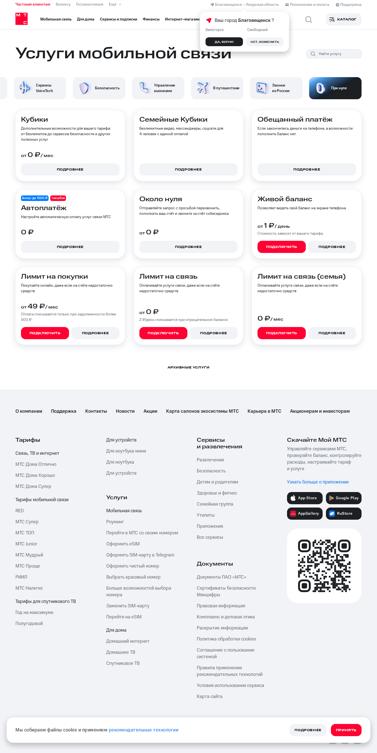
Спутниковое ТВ (123, 663)
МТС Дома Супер (33, 486)
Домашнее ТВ (120, 652)
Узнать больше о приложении (318, 482)
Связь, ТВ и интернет (37, 453)
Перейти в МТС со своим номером (142, 533)
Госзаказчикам (89, 4)
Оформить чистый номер (132, 566)
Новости (125, 411)
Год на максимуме (34, 612)
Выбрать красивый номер (133, 577)
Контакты (96, 411)
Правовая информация (221, 606)
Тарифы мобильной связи (41, 499)
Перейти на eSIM (124, 617)
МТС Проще (27, 566)
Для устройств (121, 440)
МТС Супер (27, 522)
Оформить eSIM (123, 544)
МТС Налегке (29, 588)
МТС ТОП (24, 533)
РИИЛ (21, 577)
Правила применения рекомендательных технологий (229, 671)
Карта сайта (209, 696)
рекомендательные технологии (144, 730)
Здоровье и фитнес (217, 493)
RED (19, 511)
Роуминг (115, 522)
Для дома (116, 630)
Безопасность (211, 471)
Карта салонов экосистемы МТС (202, 411)
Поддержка (63, 411)
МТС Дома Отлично (35, 464)
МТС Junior (26, 544)
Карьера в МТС (264, 411)
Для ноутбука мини (126, 451)
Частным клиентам (32, 4)
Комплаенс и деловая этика (226, 617)
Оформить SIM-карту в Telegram (140, 555)
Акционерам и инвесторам (320, 411)
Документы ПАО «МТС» (221, 577)
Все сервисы (210, 537)
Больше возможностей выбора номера (138, 591)
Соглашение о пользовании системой (225, 653)
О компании (28, 411)
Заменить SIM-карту (127, 606)
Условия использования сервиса (230, 685)
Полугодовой (29, 623)
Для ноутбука (120, 462)
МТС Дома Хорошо (35, 475)
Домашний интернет (128, 641)
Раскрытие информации (222, 628)
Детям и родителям (217, 482)
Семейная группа (215, 504)
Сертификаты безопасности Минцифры (226, 591)
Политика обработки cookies (226, 639)
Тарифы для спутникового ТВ (45, 601)
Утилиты (206, 515)
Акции (150, 411)
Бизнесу (63, 4)
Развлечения (210, 460)
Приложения (210, 526)
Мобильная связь (124, 511)
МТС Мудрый (29, 555)
